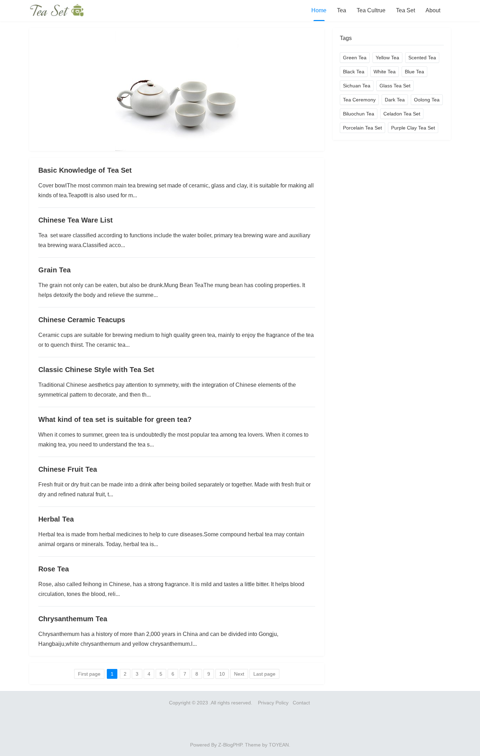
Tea (341, 10)
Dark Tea (395, 99)
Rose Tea (53, 569)
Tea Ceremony (359, 99)
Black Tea (353, 71)
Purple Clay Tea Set (413, 128)
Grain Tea (54, 270)
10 (222, 674)
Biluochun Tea (358, 114)
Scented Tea (422, 57)
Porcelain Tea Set (362, 128)
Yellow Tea (387, 57)
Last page (264, 674)
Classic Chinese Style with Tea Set (96, 369)
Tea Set (405, 10)
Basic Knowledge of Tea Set (85, 170)
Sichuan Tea (356, 85)
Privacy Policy (273, 702)
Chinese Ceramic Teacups (81, 320)
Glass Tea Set (395, 85)
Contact (302, 702)
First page (89, 674)
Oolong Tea (427, 99)
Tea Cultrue (371, 10)
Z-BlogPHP (230, 745)
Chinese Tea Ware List (75, 220)
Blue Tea (414, 71)
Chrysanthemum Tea (72, 619)
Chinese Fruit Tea (67, 469)
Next (239, 674)
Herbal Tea (56, 519)
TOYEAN (279, 745)
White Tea (385, 71)
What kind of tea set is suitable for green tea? (115, 419)
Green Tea (355, 57)
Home (318, 10)
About (433, 10)
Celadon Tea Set (401, 114)
